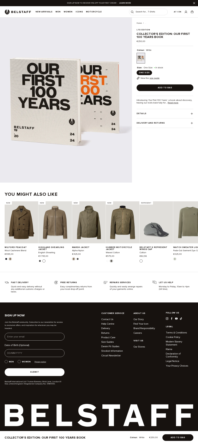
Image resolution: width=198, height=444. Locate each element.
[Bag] (192, 11)
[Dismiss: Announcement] (194, 3)
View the (149, 78)
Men (58, 12)
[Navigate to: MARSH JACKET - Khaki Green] (89, 222)
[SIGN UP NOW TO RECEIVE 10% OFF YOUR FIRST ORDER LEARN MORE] (99, 3)
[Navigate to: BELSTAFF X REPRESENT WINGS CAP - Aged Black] (156, 222)
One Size (144, 72)
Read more (173, 103)
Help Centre (107, 323)
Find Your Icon (140, 323)
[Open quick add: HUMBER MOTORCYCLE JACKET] (107, 260)
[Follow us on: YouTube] (176, 318)
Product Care (108, 337)
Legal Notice (172, 361)
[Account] (186, 11)
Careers (137, 333)
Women (68, 12)
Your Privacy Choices (177, 365)
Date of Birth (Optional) (17, 345)
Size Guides (107, 341)
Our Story (138, 319)
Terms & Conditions (176, 332)
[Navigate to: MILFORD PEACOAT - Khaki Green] (21, 222)
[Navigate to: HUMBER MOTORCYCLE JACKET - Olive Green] (122, 222)
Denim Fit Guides (110, 346)
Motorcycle (94, 12)
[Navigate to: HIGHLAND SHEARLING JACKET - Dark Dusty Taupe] (55, 222)
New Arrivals (44, 12)
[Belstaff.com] (18, 11)
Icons (79, 12)
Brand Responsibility (144, 328)
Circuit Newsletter (111, 355)
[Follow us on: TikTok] (181, 318)
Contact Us (107, 319)
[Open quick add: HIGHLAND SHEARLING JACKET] (39, 260)
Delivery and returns (151, 123)
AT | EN (177, 12)
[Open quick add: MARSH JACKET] (73, 258)
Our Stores (139, 346)
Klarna (169, 349)
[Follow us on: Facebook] (171, 318)
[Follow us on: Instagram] (167, 318)
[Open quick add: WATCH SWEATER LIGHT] (174, 258)
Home (139, 23)
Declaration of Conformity (173, 355)
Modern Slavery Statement (174, 343)
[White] (141, 58)
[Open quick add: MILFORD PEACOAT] (6, 258)
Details (141, 113)
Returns (105, 333)
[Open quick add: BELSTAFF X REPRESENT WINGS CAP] (141, 260)
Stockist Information (112, 350)
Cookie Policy (173, 337)
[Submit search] (132, 12)
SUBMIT (34, 372)
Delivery (105, 328)
